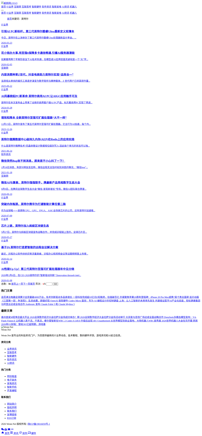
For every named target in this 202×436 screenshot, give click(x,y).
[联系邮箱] (9, 429)
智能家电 (56, 6)
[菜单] (2, 10)
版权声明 (12, 407)
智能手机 (12, 387)
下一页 (26, 284)
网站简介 (12, 404)
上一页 (19, 284)
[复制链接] (12, 429)
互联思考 (26, 6)
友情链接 (12, 414)
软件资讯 (46, 6)
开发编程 (12, 390)
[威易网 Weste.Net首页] (9, 3)
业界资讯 (12, 349)
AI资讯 (65, 6)
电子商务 (12, 380)
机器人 (73, 6)
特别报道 (12, 376)
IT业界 (10, 6)
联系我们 (12, 411)
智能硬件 (36, 6)
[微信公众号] (2, 429)
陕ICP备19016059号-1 (39, 424)
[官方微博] (6, 429)
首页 (3, 6)
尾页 (32, 284)
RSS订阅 (11, 418)
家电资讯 (12, 383)
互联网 (17, 6)
